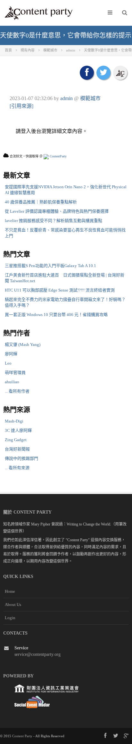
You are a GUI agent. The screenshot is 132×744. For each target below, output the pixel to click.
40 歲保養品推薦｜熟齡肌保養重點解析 (41, 202)
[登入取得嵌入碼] (120, 73)
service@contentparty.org (37, 654)
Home (10, 591)
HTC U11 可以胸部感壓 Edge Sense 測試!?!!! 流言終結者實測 (60, 290)
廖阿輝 (11, 353)
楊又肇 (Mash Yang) (22, 344)
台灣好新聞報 (17, 449)
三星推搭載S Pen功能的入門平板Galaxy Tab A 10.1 (50, 265)
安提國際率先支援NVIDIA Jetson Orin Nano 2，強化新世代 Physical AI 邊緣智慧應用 (66, 189)
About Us (13, 604)
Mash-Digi (14, 421)
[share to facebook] (87, 73)
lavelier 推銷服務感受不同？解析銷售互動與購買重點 (53, 220)
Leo (8, 363)
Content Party (22, 736)
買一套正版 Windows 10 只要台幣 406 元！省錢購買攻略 (56, 314)
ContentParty (58, 156)
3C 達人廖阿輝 (18, 430)
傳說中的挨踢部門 (21, 458)
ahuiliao (12, 381)
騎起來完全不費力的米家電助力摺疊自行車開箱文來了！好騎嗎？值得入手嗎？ (65, 302)
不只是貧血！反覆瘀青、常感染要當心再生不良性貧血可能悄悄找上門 (65, 233)
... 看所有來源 (17, 467)
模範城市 (90, 98)
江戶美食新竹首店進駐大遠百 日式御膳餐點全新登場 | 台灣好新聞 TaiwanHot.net (64, 278)
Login (10, 617)
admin (66, 98)
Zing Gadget (16, 439)
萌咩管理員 (15, 372)
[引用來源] (21, 106)
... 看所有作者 (17, 391)
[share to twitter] (103, 73)
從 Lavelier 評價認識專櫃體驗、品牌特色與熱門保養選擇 (57, 211)
